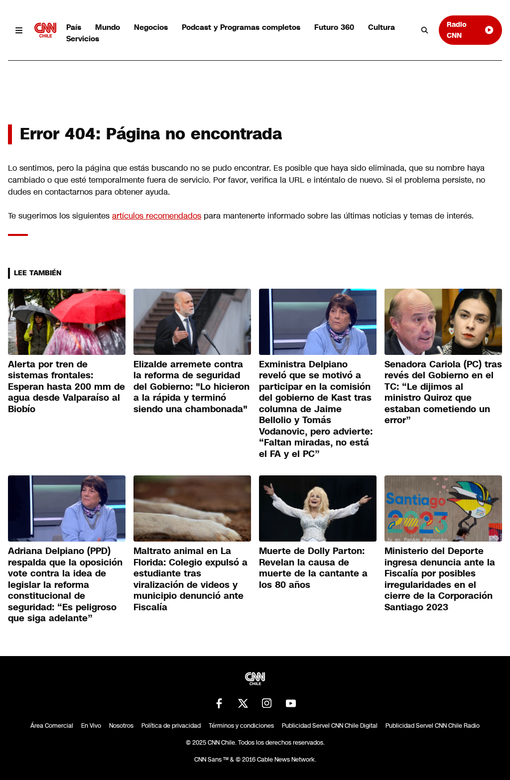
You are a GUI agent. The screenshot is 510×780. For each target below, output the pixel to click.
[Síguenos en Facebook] (219, 703)
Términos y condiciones (241, 726)
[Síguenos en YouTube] (291, 703)
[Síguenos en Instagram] (267, 703)
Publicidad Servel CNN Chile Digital (330, 726)
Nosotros (121, 726)
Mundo (107, 27)
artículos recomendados (156, 216)
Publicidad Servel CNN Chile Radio (432, 726)
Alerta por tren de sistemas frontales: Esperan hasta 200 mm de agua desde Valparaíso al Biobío (66, 387)
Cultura (381, 27)
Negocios (151, 27)
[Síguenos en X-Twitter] (243, 703)
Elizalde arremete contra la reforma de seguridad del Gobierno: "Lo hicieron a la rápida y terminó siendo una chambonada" (191, 387)
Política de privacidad (171, 726)
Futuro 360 (334, 27)
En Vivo (91, 726)
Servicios (82, 38)
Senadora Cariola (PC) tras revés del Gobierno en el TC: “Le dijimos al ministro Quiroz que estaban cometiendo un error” (443, 392)
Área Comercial (51, 726)
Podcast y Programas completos (241, 27)
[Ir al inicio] (45, 30)
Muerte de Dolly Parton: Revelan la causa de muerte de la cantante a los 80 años (313, 568)
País (73, 27)
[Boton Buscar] (425, 30)
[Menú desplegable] (19, 30)
